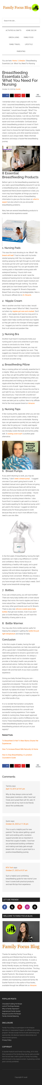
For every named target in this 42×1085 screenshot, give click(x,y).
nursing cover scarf (15, 434)
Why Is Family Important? (10, 1009)
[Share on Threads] (28, 95)
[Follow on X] (12, 906)
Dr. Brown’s (27, 295)
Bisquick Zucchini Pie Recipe (11, 1014)
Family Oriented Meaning (10, 1016)
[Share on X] (12, 95)
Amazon (31, 403)
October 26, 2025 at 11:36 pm (17, 824)
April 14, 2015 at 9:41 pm (15, 789)
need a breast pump (22, 479)
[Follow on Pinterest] (19, 906)
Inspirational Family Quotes (11, 1011)
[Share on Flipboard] (23, 95)
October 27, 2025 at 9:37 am (16, 870)
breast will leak (7, 255)
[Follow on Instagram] (27, 906)
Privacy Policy (6, 1040)
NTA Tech (9, 868)
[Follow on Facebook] (4, 906)
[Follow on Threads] (34, 906)
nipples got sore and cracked (23, 311)
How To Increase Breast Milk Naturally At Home (20, 749)
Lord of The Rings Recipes (10, 1006)
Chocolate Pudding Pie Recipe (12, 1004)
